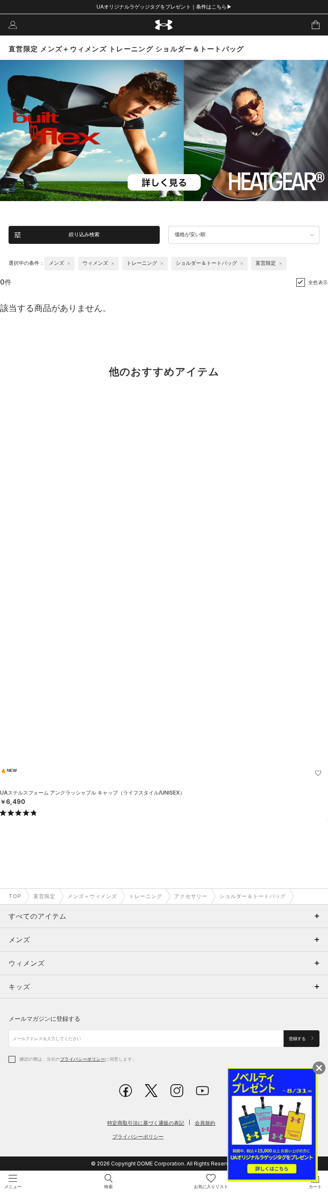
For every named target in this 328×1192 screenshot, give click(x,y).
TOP (15, 896)
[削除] (68, 263)
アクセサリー (191, 896)
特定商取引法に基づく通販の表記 (145, 1123)
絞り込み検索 (84, 234)
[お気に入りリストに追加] (318, 773)
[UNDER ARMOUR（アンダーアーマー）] (164, 25)
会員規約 (205, 1123)
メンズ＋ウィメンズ (92, 896)
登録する (298, 1038)
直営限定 (44, 896)
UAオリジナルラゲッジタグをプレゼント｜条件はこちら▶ (164, 6)
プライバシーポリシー (82, 1059)
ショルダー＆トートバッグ (253, 896)
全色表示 (318, 282)
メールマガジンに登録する (44, 1018)
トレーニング (145, 896)
